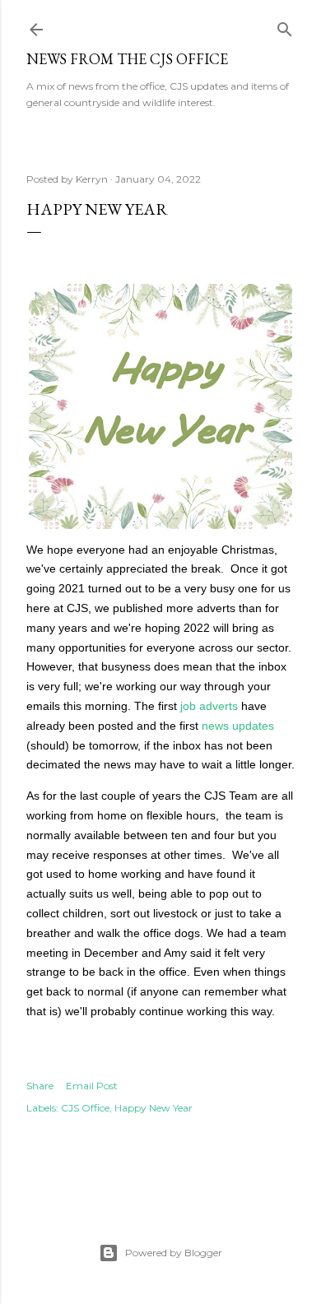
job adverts (209, 705)
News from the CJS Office (127, 58)
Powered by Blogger (173, 1252)
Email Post (92, 1085)
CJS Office (85, 1108)
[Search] (285, 26)
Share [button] (40, 1085)
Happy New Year (153, 1108)
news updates (238, 725)
